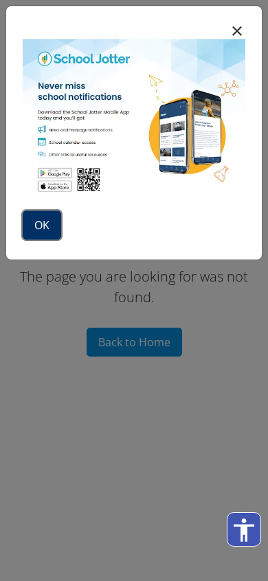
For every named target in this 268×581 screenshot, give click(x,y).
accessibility (244, 530)
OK (41, 225)
